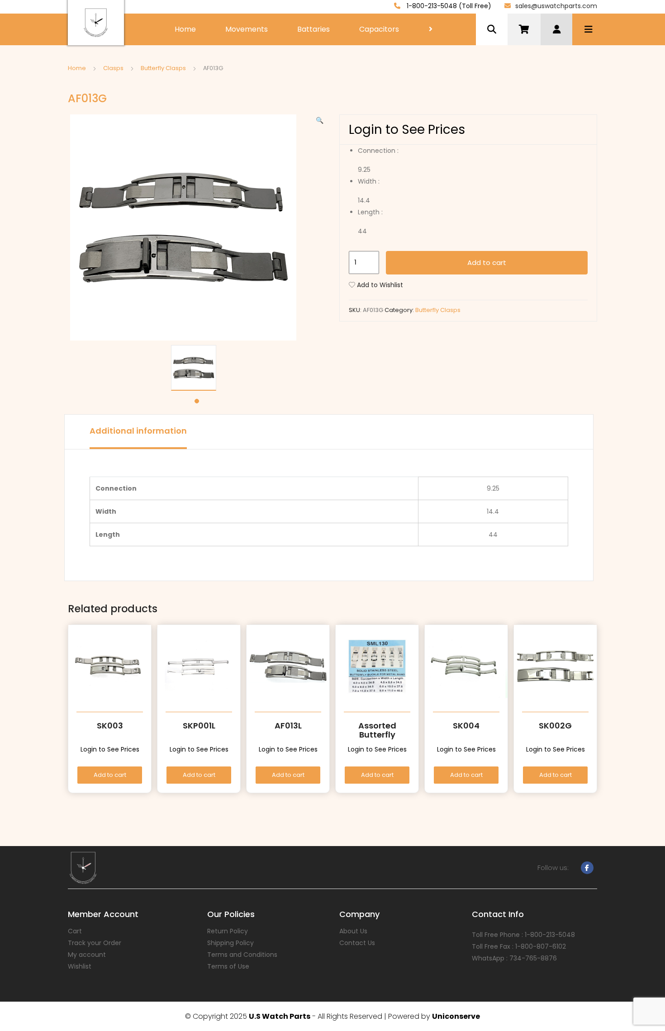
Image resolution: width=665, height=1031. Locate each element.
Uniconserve (456, 1016)
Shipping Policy (230, 942)
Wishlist (79, 966)
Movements (246, 29)
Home (185, 29)
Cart (75, 931)
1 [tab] (197, 401)
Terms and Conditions (242, 954)
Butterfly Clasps (163, 68)
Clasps (113, 68)
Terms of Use (228, 966)
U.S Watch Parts (279, 1016)
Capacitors (379, 29)
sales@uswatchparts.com (556, 5)
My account (87, 954)
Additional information (138, 430)
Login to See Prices (407, 129)
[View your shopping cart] (524, 29)
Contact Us (357, 942)
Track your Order (94, 942)
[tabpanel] (197, 368)
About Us (353, 931)
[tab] (138, 432)
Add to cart (486, 262)
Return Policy (227, 931)
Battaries (313, 29)
